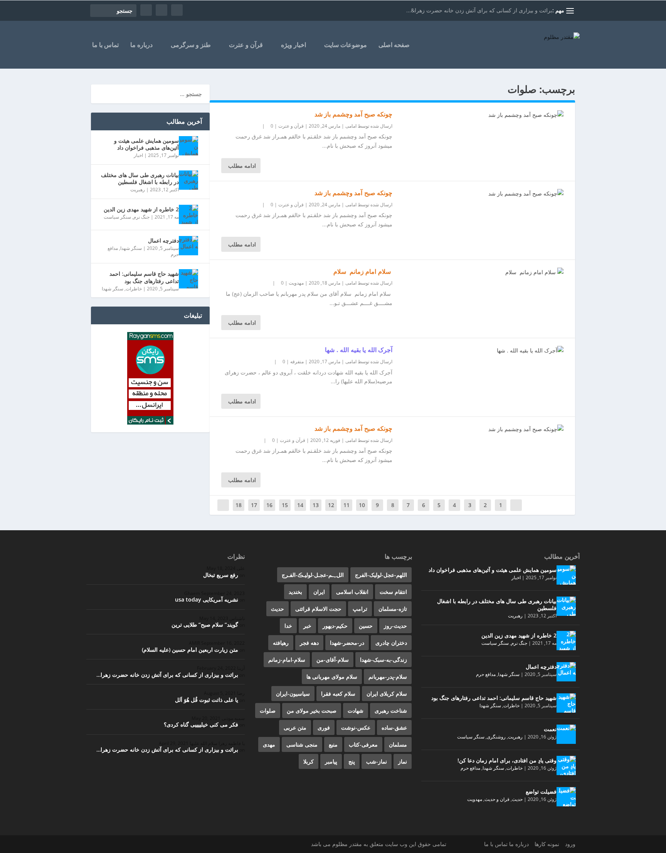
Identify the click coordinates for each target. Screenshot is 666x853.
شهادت (355, 710)
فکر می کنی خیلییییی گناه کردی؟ (201, 724)
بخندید (295, 591)
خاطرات (134, 288)
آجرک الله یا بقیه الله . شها (358, 350)
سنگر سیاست (117, 217)
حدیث (517, 799)
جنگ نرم (141, 217)
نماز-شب (376, 761)
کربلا (308, 761)
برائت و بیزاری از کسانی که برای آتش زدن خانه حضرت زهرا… (167, 674)
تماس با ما (105, 45)
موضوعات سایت (345, 45)
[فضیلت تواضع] (566, 796)
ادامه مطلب (242, 165)
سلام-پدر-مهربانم (387, 676)
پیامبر (331, 761)
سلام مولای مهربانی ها (331, 676)
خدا (288, 625)
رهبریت (137, 189)
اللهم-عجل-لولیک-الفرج (381, 574)
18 (238, 505)
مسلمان (398, 744)
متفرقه (297, 361)
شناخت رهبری (391, 710)
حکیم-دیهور (335, 625)
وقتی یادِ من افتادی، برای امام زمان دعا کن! (507, 760)
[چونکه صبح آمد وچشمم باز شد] (477, 115)
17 (254, 505)
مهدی (269, 744)
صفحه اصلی (394, 45)
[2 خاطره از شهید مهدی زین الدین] (188, 214)
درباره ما (141, 45)
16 (269, 505)
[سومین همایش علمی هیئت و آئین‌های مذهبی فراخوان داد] (188, 145)
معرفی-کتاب (363, 744)
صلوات (268, 710)
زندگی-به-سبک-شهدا (383, 659)
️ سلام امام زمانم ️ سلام (363, 271)
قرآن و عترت (246, 45)
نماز (402, 761)
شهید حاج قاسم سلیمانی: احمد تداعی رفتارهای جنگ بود (144, 277)
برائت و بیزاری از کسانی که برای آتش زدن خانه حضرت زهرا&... (479, 10)
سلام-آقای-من (332, 659)
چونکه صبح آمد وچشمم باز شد (353, 114)
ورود (570, 844)
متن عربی (295, 727)
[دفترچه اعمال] (188, 245)
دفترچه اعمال (163, 240)
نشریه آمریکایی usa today (206, 599)
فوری (324, 727)
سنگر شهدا (131, 248)
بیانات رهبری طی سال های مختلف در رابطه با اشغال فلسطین (140, 178)
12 (331, 505)
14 (300, 505)
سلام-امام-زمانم (286, 659)
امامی (351, 126)
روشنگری (496, 736)
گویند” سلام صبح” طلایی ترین (205, 624)
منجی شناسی (302, 744)
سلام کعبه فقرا (338, 693)
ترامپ (360, 608)
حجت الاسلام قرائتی (318, 608)
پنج (351, 761)
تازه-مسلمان (392, 608)
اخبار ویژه (293, 45)
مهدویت (296, 283)
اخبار (138, 155)
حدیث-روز (395, 625)
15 (285, 505)
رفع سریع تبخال (220, 574)
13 (316, 505)
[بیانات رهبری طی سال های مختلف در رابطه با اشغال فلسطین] (188, 180)
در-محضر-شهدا (347, 642)
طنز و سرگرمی (191, 45)
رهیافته (281, 642)
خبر (307, 625)
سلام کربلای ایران (387, 693)
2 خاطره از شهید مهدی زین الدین (141, 209)
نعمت (550, 729)
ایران (319, 591)
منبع (333, 744)
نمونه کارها (547, 844)
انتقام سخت (393, 591)
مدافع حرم (486, 674)
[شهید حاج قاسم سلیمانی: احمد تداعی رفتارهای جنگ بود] (188, 278)
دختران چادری (391, 642)
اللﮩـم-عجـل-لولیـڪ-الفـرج (313, 574)
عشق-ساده (394, 727)
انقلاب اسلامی (352, 591)
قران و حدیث (497, 799)
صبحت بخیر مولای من (311, 710)
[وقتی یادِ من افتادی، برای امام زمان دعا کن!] (566, 765)
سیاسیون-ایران (293, 693)
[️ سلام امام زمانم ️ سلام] (477, 272)
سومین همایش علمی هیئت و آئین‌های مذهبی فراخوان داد (146, 144)
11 (346, 505)
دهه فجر (309, 642)
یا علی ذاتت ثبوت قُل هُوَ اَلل (206, 699)
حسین (366, 625)
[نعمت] (566, 734)
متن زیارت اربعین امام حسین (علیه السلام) (190, 649)
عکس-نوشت (355, 727)
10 (362, 505)
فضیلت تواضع (541, 791)
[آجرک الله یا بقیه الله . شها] (477, 350)
